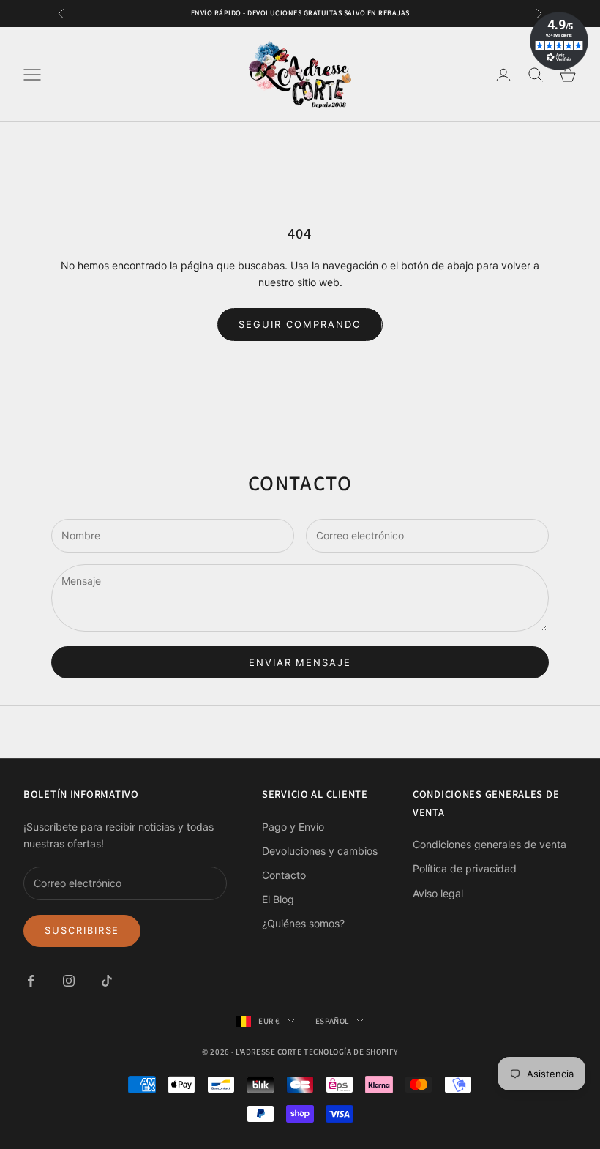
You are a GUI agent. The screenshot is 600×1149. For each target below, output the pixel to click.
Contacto (284, 875)
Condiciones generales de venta (489, 844)
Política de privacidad (465, 868)
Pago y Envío (293, 826)
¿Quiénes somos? (303, 923)
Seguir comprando (300, 324)
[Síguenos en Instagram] (68, 980)
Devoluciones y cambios (320, 851)
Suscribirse (82, 930)
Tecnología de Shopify (351, 1052)
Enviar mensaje (300, 662)
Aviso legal (438, 893)
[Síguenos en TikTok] (107, 980)
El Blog (278, 899)
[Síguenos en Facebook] (30, 980)
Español (332, 1021)
